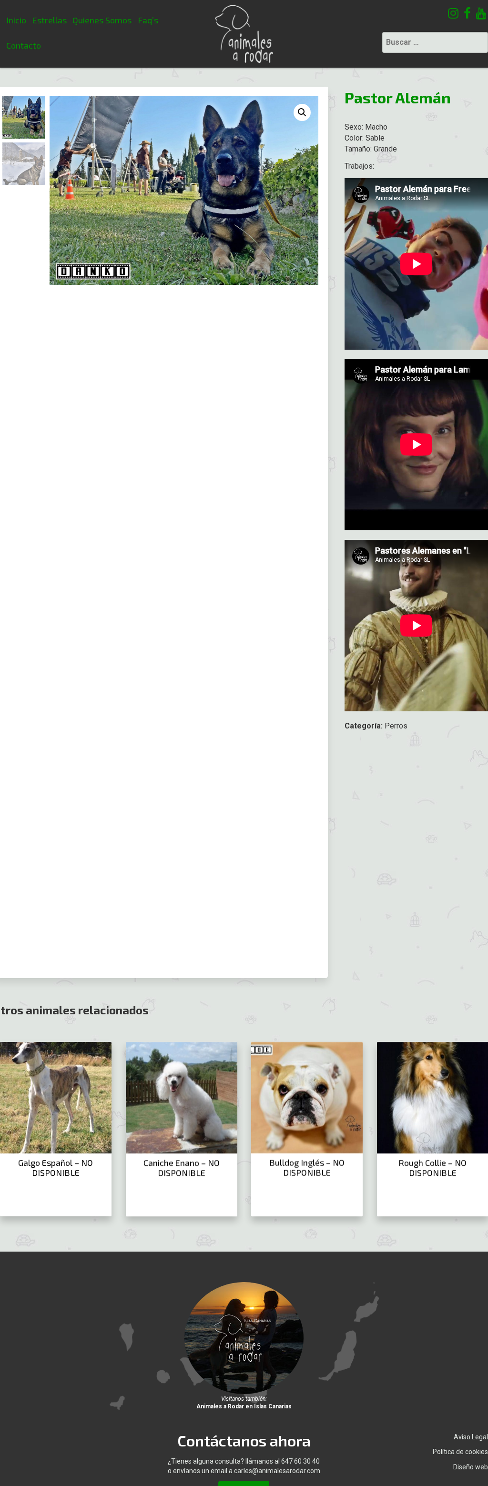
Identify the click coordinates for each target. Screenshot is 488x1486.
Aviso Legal (471, 1437)
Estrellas (49, 20)
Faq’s (148, 20)
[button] (302, 112)
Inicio (16, 20)
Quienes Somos (102, 20)
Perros (396, 725)
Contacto (23, 45)
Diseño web (470, 1467)
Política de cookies (460, 1452)
